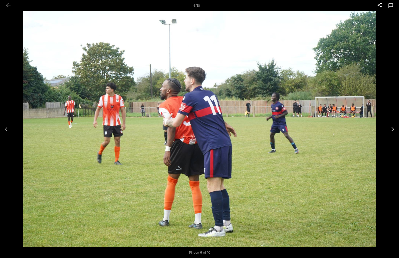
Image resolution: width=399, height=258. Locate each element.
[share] (379, 5)
